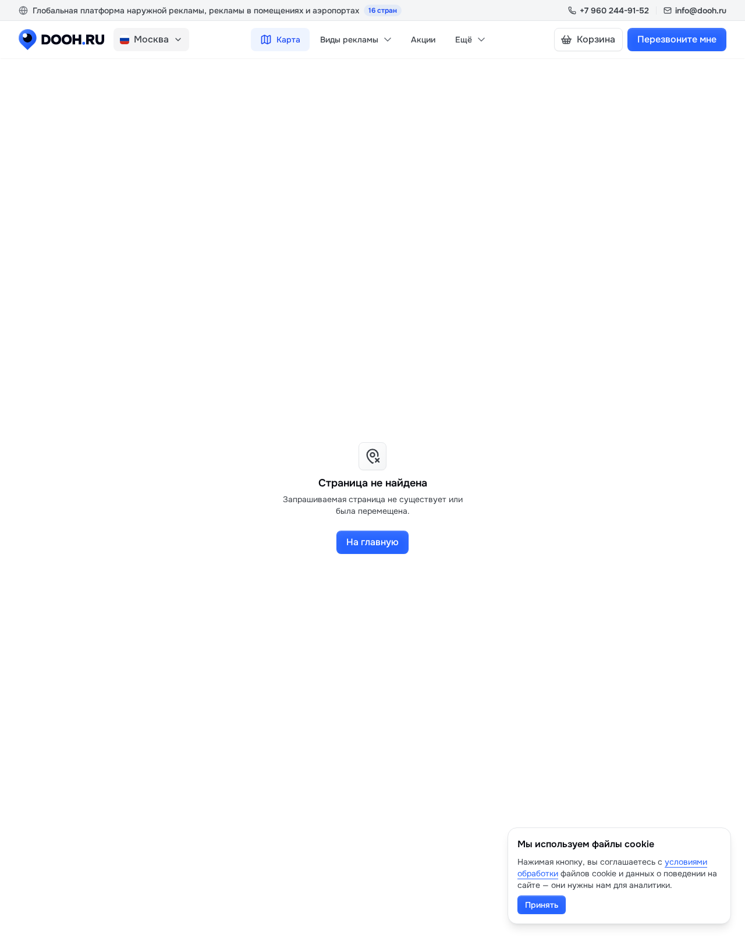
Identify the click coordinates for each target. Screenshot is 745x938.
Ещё (463, 39)
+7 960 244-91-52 (614, 10)
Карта (288, 39)
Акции (423, 39)
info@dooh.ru (700, 10)
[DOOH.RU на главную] (61, 39)
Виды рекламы (349, 39)
